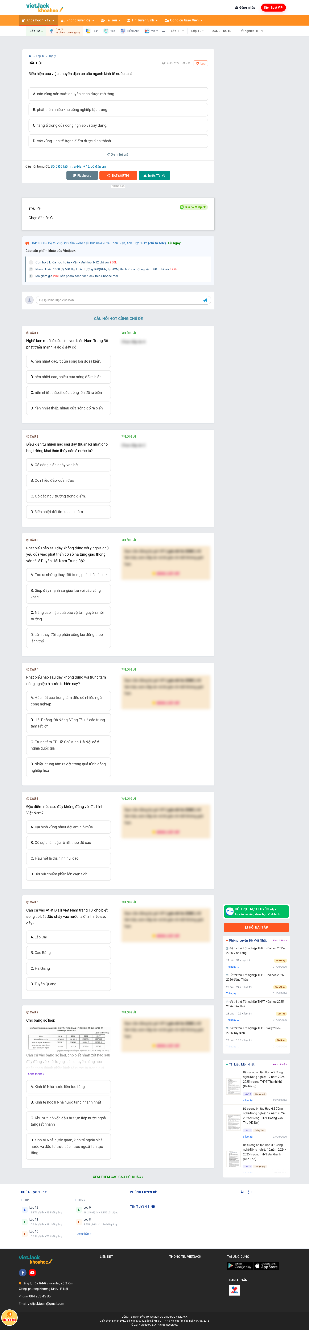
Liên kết (107, 1257)
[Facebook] (22, 1272)
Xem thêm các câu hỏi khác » (118, 1177)
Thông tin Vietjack (186, 1257)
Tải (156, 175)
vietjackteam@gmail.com (46, 1304)
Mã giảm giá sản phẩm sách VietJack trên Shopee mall (77, 276)
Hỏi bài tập (258, 927)
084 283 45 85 (40, 1296)
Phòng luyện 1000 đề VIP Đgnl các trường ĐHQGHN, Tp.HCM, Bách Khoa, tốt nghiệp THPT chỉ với (106, 269)
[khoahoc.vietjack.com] (44, 7)
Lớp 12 (40, 56)
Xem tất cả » (280, 1064)
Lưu (203, 63)
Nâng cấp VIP (168, 573)
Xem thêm (83, 1233)
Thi (120, 175)
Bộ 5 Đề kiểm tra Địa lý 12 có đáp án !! (79, 166)
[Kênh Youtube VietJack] (32, 1272)
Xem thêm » (36, 1074)
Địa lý (52, 56)
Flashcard (84, 175)
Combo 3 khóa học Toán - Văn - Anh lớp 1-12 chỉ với (76, 262)
